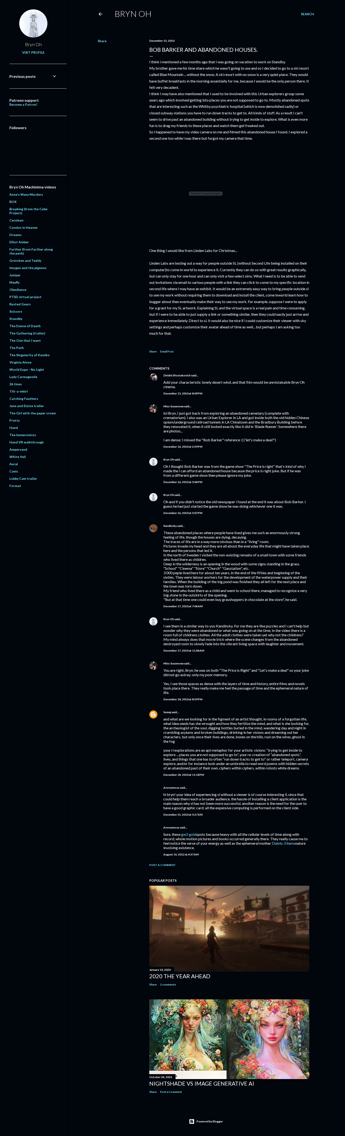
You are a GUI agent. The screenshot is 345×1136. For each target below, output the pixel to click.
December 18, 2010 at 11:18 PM (183, 774)
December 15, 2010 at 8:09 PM (182, 393)
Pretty (14, 420)
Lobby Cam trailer (23, 478)
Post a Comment (162, 865)
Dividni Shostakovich (177, 375)
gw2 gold (188, 834)
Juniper (15, 275)
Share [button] (102, 41)
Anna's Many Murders (26, 194)
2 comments (168, 984)
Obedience (17, 290)
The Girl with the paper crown (32, 413)
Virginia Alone (20, 362)
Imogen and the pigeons (27, 268)
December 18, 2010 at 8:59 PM (182, 699)
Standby (15, 319)
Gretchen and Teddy (25, 260)
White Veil (17, 457)
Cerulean (16, 220)
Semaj (167, 712)
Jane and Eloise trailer (26, 406)
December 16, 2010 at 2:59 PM (182, 446)
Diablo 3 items (283, 843)
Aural (13, 464)
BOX (13, 202)
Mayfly (14, 282)
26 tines (15, 384)
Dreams (15, 235)
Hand (13, 428)
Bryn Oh (133, 13)
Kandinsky (170, 526)
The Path (16, 348)
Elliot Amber (19, 242)
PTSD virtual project (25, 297)
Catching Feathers (23, 399)
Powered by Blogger (209, 1121)
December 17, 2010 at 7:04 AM (183, 606)
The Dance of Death (25, 326)
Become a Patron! (23, 104)
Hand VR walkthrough (26, 442)
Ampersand (18, 449)
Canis (13, 471)
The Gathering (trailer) (27, 333)
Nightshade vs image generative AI (201, 1083)
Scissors (15, 311)
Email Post (167, 351)
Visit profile (33, 52)
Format (15, 486)
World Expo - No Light (26, 369)
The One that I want (25, 340)
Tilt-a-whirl (18, 391)
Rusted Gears (20, 304)
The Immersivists (22, 435)
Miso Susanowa (173, 406)
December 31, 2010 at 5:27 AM (183, 814)
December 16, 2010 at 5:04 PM (182, 482)
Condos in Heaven (23, 227)
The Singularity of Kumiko (29, 355)
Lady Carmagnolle (23, 377)
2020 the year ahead (179, 976)
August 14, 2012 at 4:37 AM (181, 854)
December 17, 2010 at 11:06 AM (183, 650)
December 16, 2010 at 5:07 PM (182, 513)
